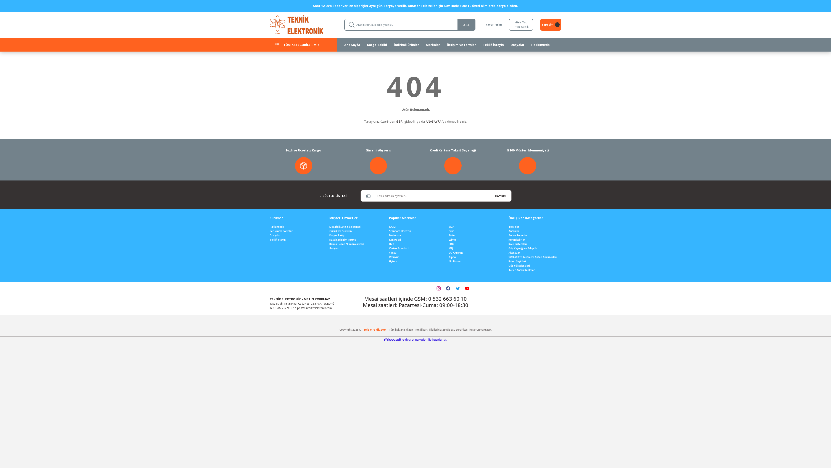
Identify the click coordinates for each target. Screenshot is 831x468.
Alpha (452, 257)
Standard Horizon (400, 231)
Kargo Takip (337, 235)
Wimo (452, 240)
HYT (391, 244)
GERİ (399, 121)
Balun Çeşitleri (517, 261)
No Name (455, 261)
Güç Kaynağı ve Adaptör (523, 248)
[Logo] (303, 24)
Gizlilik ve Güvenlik (340, 231)
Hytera (393, 261)
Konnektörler (517, 240)
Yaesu (392, 253)
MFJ (451, 248)
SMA (451, 227)
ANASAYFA (433, 121)
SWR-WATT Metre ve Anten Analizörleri (533, 257)
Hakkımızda (277, 227)
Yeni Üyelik (521, 27)
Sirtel (452, 235)
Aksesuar (514, 253)
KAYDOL (501, 196)
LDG (451, 244)
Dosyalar (275, 235)
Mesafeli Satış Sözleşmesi (345, 227)
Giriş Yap (521, 22)
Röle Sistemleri (518, 244)
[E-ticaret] (415, 339)
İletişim (333, 248)
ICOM (392, 227)
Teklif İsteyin (278, 240)
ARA (466, 25)
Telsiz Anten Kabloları (522, 270)
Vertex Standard (399, 248)
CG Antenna (456, 253)
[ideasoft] (392, 340)
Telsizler (514, 227)
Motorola (395, 235)
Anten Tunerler (518, 235)
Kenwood (395, 240)
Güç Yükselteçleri (519, 266)
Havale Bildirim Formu (342, 240)
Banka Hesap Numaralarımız (346, 244)
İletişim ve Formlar (281, 231)
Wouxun (394, 257)
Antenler (514, 231)
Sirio (451, 231)
